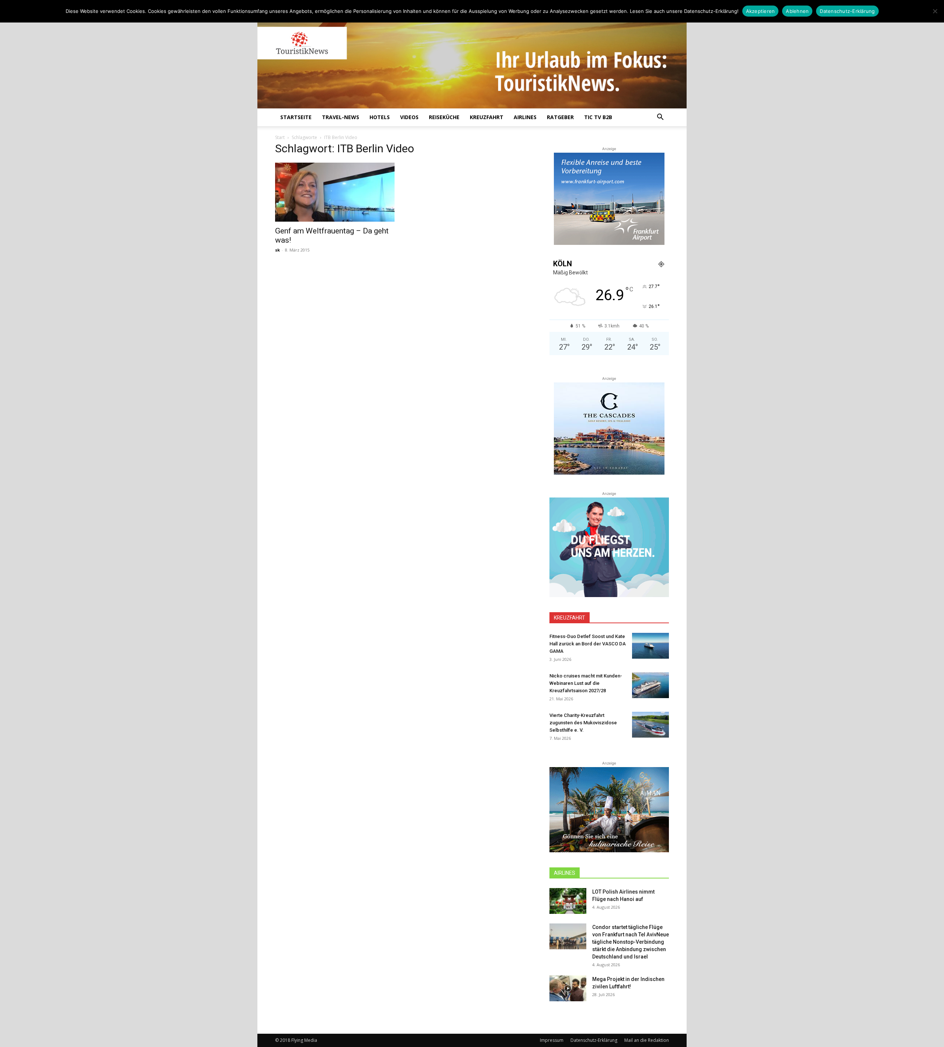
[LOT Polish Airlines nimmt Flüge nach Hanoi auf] (567, 901)
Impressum (551, 1040)
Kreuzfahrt (486, 117)
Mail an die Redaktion (646, 1040)
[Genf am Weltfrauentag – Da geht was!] (335, 192)
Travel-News (340, 117)
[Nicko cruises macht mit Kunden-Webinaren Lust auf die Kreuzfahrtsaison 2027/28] (650, 685)
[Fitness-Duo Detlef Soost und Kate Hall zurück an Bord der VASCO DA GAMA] (650, 646)
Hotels (379, 117)
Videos (409, 117)
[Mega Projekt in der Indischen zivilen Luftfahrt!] (567, 988)
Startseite (296, 117)
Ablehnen (797, 11)
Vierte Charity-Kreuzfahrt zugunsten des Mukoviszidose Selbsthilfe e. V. (583, 723)
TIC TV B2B (598, 117)
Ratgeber (560, 117)
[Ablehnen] (934, 11)
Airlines (525, 117)
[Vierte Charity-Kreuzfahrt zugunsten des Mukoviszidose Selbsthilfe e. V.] (650, 725)
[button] (660, 117)
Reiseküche (444, 117)
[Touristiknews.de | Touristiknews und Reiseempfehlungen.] (472, 59)
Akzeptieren (760, 11)
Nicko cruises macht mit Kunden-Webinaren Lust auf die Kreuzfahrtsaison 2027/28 (585, 683)
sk (277, 250)
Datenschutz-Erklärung (593, 1040)
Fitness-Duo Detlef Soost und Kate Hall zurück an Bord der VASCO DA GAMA (587, 644)
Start (280, 137)
